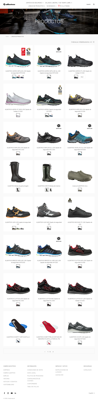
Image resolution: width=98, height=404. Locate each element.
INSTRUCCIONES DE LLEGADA (61, 371)
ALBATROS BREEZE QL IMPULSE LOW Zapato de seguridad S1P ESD (49, 261)
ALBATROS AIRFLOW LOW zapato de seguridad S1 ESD (80, 110)
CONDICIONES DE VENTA (35, 370)
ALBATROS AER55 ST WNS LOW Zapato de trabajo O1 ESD (18, 110)
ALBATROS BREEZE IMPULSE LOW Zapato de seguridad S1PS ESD (18, 261)
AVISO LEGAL (31, 373)
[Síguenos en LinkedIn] (15, 393)
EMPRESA (6, 370)
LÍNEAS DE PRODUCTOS (36, 6)
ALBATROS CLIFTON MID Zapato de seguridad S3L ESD (49, 300)
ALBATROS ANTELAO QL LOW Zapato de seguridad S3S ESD (80, 149)
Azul (82, 77)
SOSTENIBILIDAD (8, 384)
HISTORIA (6, 379)
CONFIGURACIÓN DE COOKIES (33, 380)
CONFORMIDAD (32, 384)
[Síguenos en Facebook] (4, 393)
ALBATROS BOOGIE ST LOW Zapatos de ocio (80, 223)
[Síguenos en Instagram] (8, 393)
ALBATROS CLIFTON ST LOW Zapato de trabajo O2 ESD (80, 300)
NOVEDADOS (51, 6)
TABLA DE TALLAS (33, 387)
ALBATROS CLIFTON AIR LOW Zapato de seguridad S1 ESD (80, 261)
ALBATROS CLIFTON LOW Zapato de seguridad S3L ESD (18, 300)
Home (7, 36)
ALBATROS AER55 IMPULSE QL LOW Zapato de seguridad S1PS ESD (49, 72)
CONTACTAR (59, 375)
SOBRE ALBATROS (9, 373)
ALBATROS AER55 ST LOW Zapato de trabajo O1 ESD (79, 72)
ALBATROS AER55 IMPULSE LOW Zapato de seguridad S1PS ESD (18, 72)
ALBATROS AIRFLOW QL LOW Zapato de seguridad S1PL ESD (49, 149)
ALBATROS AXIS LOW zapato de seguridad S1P (18, 223)
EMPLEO (6, 376)
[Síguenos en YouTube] (12, 393)
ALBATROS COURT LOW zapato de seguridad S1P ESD (79, 338)
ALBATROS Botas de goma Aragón (18, 186)
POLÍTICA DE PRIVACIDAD (35, 376)
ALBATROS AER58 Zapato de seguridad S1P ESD (49, 110)
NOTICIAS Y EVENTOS (10, 382)
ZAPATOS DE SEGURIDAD (34, 3)
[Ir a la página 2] (53, 352)
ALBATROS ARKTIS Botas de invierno (49, 186)
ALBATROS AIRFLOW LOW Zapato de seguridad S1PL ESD (18, 149)
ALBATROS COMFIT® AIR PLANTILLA (18, 337)
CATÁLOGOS (87, 370)
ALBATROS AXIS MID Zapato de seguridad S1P (49, 223)
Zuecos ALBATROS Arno (79, 186)
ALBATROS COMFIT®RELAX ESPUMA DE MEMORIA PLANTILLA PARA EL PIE (49, 338)
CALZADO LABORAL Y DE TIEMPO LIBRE (58, 3)
